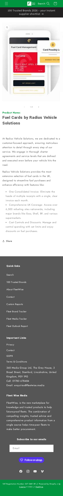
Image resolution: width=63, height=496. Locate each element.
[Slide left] (24, 107)
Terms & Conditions (16, 361)
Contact (10, 296)
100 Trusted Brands (16, 282)
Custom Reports (14, 304)
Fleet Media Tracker (16, 318)
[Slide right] (38, 107)
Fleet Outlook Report (17, 326)
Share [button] (9, 241)
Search (10, 274)
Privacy (10, 344)
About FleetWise (15, 289)
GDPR (9, 356)
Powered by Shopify (47, 484)
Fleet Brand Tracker (16, 311)
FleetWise (39, 487)
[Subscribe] (49, 449)
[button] (6, 3)
